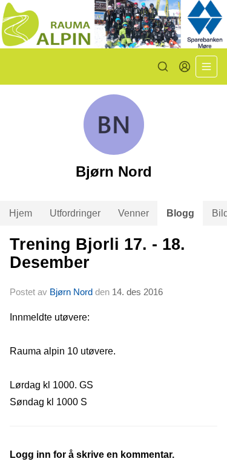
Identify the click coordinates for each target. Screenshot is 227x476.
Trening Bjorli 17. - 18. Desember (97, 253)
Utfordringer (75, 213)
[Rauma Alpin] (113, 24)
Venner (133, 213)
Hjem (20, 213)
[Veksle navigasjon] (206, 66)
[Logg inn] (185, 66)
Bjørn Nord (71, 292)
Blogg (180, 213)
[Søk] (163, 66)
